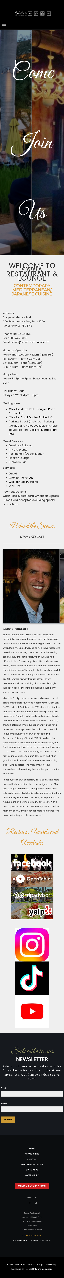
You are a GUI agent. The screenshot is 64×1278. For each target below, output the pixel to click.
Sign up (8, 1119)
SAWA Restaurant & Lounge (29, 1264)
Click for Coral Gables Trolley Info (31, 417)
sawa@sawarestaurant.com (30, 342)
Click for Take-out (21, 477)
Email (3, 1088)
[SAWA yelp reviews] (32, 911)
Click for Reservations (23, 482)
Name (4, 1103)
